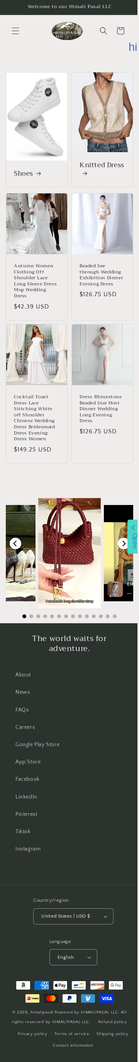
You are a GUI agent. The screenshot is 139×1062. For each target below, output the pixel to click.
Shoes (23, 170)
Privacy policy (29, 1037)
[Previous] (15, 534)
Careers (25, 718)
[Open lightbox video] (67, 543)
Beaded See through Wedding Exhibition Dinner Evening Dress (98, 271)
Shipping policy (110, 1037)
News (22, 682)
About (23, 665)
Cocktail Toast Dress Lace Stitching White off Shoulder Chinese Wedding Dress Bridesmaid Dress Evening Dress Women (34, 408)
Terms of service (69, 1037)
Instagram (28, 839)
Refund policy (109, 1025)
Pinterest (26, 805)
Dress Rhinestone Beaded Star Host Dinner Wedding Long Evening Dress (98, 399)
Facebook (27, 770)
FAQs (22, 700)
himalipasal (39, 1015)
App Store (28, 752)
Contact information (70, 1049)
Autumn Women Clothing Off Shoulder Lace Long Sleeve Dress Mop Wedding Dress (33, 274)
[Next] (118, 534)
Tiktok (23, 822)
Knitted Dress (89, 165)
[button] (15, 30)
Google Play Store (37, 735)
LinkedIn (26, 787)
